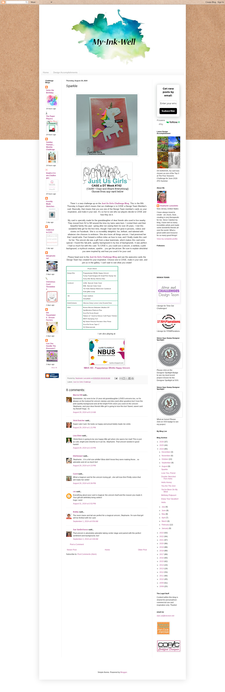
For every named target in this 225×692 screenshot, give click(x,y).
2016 (161, 558)
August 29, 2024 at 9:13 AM (84, 412)
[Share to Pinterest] (132, 378)
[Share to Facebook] (129, 378)
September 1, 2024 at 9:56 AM (85, 521)
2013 (161, 569)
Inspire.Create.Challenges (51, 175)
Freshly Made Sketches (50, 203)
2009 (161, 583)
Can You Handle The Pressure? (51, 346)
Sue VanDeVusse (80, 530)
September (166, 463)
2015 (161, 561)
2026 (161, 442)
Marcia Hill (77, 395)
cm (74, 492)
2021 (161, 540)
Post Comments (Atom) (87, 554)
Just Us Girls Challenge (82, 382)
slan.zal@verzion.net (165, 616)
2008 (161, 586)
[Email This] (120, 378)
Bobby (76, 512)
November (166, 456)
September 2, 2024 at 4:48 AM (85, 539)
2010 (161, 579)
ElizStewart (78, 456)
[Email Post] (116, 378)
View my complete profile (167, 239)
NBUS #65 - (107, 368)
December (166, 452)
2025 (161, 445)
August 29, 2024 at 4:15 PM (84, 466)
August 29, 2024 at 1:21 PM (84, 428)
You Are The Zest (168, 486)
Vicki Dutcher (79, 420)
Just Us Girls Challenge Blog (115, 203)
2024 (161, 449)
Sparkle (164, 469)
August (165, 466)
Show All (54, 367)
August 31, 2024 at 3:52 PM (84, 504)
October (165, 459)
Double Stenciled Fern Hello (168, 478)
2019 (161, 547)
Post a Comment (77, 544)
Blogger (123, 672)
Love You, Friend (168, 473)
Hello (163, 502)
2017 (161, 554)
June (164, 510)
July (163, 507)
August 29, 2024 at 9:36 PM (84, 483)
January (165, 528)
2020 (161, 543)
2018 (161, 551)
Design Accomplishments (65, 72)
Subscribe (168, 111)
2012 (161, 572)
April (164, 518)
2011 (161, 576)
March (164, 521)
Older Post (142, 550)
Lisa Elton (77, 436)
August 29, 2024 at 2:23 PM (84, 448)
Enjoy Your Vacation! (169, 499)
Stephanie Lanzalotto (169, 206)
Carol (75, 474)
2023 (161, 533)
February (166, 525)
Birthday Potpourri (168, 495)
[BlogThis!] (123, 378)
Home (46, 72)
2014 (161, 565)
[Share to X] (126, 378)
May (164, 514)
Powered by (161, 122)
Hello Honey (166, 482)
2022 (161, 536)
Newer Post (72, 550)
